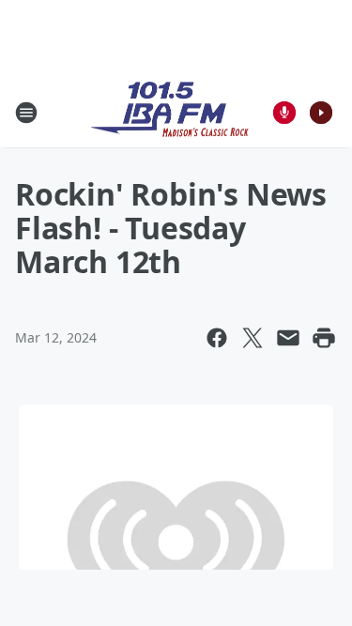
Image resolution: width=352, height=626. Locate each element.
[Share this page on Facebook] (217, 338)
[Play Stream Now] (321, 112)
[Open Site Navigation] (26, 112)
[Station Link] (170, 112)
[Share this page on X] (252, 338)
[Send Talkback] (284, 112)
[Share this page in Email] (288, 338)
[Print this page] (324, 338)
